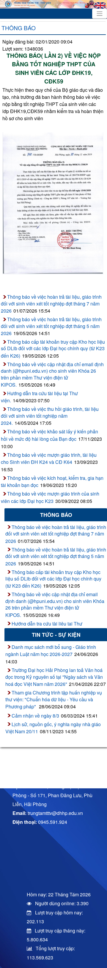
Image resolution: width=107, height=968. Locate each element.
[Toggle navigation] (99, 14)
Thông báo (18, 28)
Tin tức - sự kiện (56, 634)
